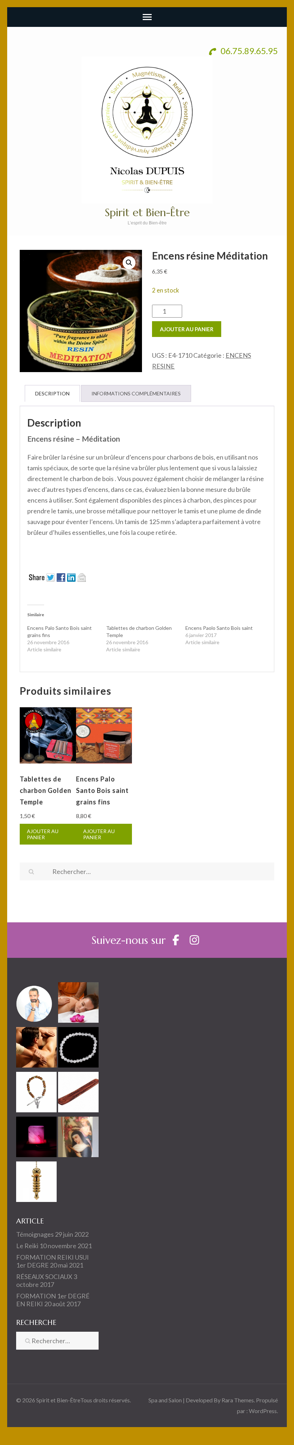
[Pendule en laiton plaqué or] (36, 1183)
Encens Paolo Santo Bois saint (219, 628)
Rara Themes (238, 1400)
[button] (129, 262)
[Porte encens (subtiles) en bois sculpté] (78, 1093)
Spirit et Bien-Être (147, 212)
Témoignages (35, 1234)
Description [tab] (52, 393)
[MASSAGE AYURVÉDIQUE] (78, 1004)
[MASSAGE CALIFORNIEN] (36, 1048)
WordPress (263, 1410)
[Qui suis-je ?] (36, 1004)
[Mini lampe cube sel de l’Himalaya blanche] (36, 1138)
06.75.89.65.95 (248, 51)
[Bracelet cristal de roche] (78, 1048)
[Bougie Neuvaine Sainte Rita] (78, 1138)
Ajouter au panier (186, 329)
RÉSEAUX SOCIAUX (44, 1276)
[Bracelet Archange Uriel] (36, 1093)
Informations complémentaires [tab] (136, 393)
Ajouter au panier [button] (42, 834)
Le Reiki (27, 1246)
